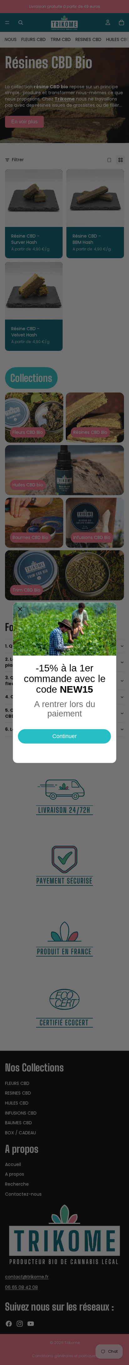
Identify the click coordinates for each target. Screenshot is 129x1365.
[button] (20, 609)
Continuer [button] (64, 736)
